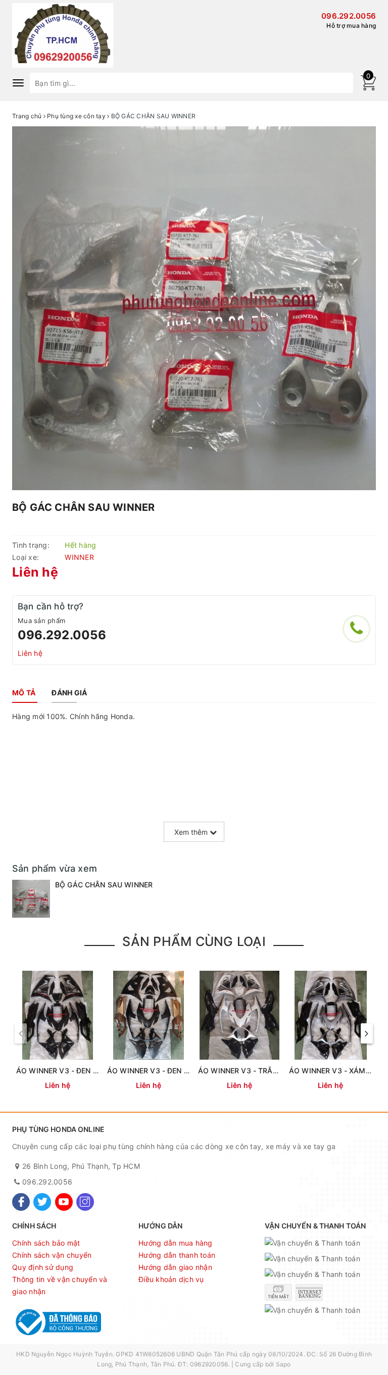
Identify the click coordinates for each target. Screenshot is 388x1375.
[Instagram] (85, 1202)
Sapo (283, 1364)
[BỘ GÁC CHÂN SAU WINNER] (31, 899)
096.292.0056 (348, 16)
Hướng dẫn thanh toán (176, 1255)
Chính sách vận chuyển (51, 1255)
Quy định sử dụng (42, 1267)
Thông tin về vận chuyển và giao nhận (60, 1285)
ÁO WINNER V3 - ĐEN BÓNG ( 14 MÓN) (83, 1070)
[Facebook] (21, 1202)
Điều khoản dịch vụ (171, 1279)
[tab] (23, 693)
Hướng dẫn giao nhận (175, 1267)
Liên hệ (30, 653)
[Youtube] (64, 1202)
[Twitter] (42, 1202)
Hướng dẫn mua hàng (175, 1243)
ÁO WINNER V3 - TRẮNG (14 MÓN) (258, 1070)
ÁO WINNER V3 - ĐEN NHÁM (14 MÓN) (173, 1070)
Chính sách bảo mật (46, 1243)
